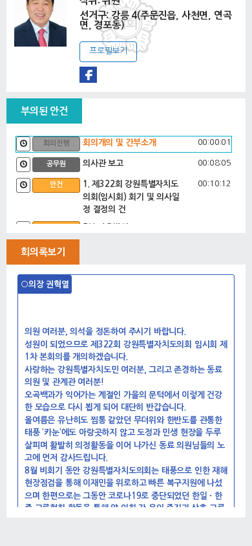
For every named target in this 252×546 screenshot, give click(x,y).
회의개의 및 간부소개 (119, 142)
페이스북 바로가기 (88, 75)
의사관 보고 (103, 163)
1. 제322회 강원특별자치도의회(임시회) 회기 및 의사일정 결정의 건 (131, 196)
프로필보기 (108, 51)
